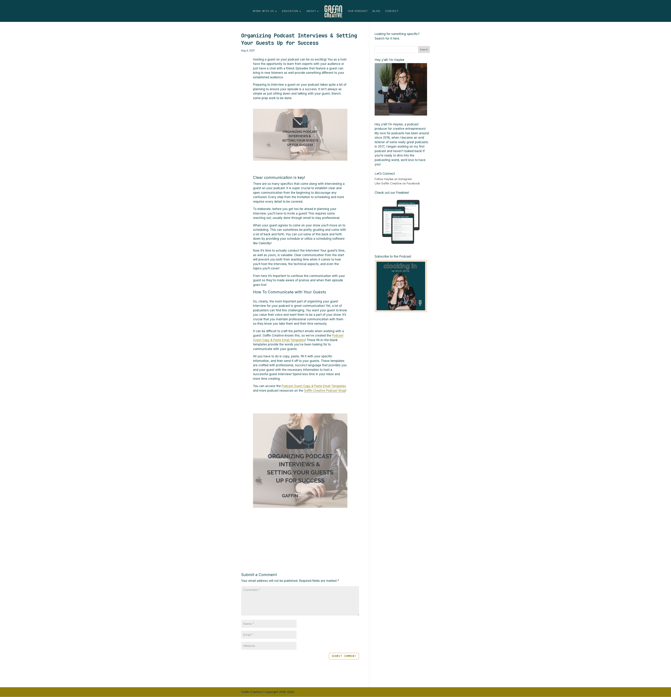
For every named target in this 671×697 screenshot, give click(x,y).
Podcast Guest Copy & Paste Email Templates (314, 386)
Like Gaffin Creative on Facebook (397, 183)
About (311, 11)
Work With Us (263, 11)
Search (424, 49)
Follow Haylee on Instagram (393, 179)
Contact (392, 11)
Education (290, 11)
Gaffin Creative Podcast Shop (324, 390)
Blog (376, 11)
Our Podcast (358, 11)
